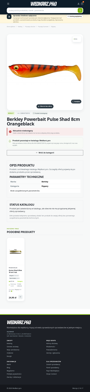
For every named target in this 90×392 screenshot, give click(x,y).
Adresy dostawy (52, 343)
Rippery (53, 26)
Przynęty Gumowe (43, 26)
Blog (8, 368)
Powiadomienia (51, 350)
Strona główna (11, 26)
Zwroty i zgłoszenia (53, 353)
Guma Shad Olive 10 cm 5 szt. (15, 271)
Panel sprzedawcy (52, 368)
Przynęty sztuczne (30, 26)
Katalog (20, 26)
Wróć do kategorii (46, 152)
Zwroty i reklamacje (14, 377)
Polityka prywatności (14, 374)
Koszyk (9, 356)
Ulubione (10, 353)
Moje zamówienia (13, 350)
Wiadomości (50, 347)
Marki (9, 364)
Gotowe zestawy (12, 347)
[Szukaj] (80, 10)
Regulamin (10, 371)
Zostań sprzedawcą (53, 364)
